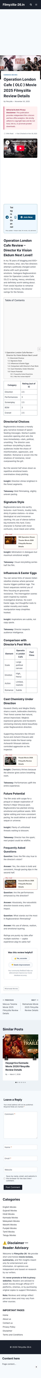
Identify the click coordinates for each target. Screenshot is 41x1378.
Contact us (8, 1323)
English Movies (9, 1207)
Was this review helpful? (22, 376)
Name (8, 1147)
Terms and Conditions (13, 1335)
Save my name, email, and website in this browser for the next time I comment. (21, 1178)
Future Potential (16, 371)
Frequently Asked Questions (23, 374)
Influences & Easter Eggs (20, 363)
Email (8, 1158)
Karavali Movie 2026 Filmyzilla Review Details (26, 884)
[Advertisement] (20, 33)
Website (8, 1169)
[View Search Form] (31, 5)
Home (5, 1315)
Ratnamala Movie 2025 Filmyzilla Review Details (30, 1005)
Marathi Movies (10, 1225)
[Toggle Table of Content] (38, 349)
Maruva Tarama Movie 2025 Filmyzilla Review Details (10, 1007)
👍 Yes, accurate (20, 958)
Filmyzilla (9, 101)
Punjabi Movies (10, 1228)
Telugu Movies (9, 1235)
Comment (10, 1114)
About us (7, 1319)
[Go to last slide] (6, 1057)
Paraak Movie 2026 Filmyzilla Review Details (25, 761)
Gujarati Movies (10, 1210)
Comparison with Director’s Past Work (24, 366)
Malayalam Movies (11, 1221)
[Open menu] (36, 4)
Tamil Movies (9, 1232)
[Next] (34, 1057)
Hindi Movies (9, 1214)
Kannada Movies (10, 75)
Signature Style (16, 361)
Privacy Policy (9, 1327)
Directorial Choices (17, 358)
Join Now (28, 217)
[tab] (16, 1082)
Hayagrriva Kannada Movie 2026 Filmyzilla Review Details (17, 1066)
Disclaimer (7, 1331)
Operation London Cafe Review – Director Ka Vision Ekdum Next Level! (22, 353)
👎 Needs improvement (20, 965)
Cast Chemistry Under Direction (22, 369)
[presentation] (20, 1046)
